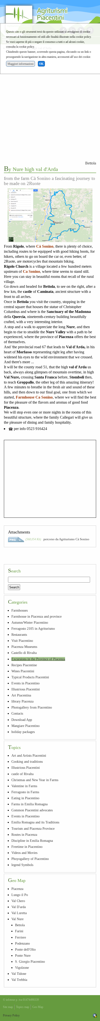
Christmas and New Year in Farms (34, 780)
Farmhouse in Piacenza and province (36, 616)
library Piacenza (22, 701)
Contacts (17, 713)
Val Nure (17, 919)
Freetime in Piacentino (26, 847)
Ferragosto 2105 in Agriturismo (33, 628)
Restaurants (19, 634)
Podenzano (22, 943)
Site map (8, 1007)
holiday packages (23, 732)
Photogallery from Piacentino (31, 707)
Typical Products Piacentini (30, 677)
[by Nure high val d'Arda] (50, 215)
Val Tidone (18, 974)
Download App (21, 720)
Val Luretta (19, 913)
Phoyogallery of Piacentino (30, 859)
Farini (19, 931)
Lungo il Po (19, 895)
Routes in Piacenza (24, 834)
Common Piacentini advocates (32, 810)
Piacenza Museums (24, 647)
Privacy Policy (11, 1015)
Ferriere (20, 937)
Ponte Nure (23, 955)
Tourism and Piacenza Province (33, 828)
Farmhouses (19, 610)
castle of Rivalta (22, 774)
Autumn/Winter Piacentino (29, 622)
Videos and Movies (24, 853)
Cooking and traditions (27, 761)
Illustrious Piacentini (25, 689)
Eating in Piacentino (25, 798)
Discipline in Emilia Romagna (32, 841)
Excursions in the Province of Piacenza (38, 659)
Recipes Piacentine (24, 665)
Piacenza (17, 889)
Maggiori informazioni (20, 64)
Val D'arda (18, 907)
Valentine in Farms (24, 786)
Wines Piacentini (22, 671)
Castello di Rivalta (24, 653)
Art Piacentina (21, 695)
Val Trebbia (19, 980)
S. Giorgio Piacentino (30, 961)
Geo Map (37, 1007)
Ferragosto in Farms (25, 792)
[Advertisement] (50, 105)
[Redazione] (95, 1015)
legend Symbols (22, 865)
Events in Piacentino (25, 683)
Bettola (90, 163)
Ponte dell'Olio (25, 949)
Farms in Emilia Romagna (29, 804)
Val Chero (18, 901)
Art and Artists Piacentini (28, 755)
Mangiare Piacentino (25, 726)
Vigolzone (22, 967)
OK (41, 64)
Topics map (22, 1007)
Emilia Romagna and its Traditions (35, 822)
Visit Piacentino (22, 641)
